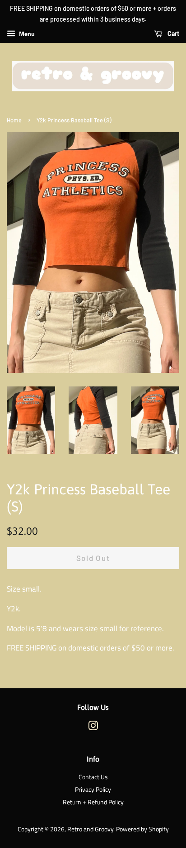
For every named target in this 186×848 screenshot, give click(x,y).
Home (14, 120)
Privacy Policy (93, 789)
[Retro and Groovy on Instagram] (93, 727)
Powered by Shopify (142, 829)
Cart (172, 33)
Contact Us (93, 777)
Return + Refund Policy (93, 802)
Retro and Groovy (90, 829)
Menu (26, 33)
